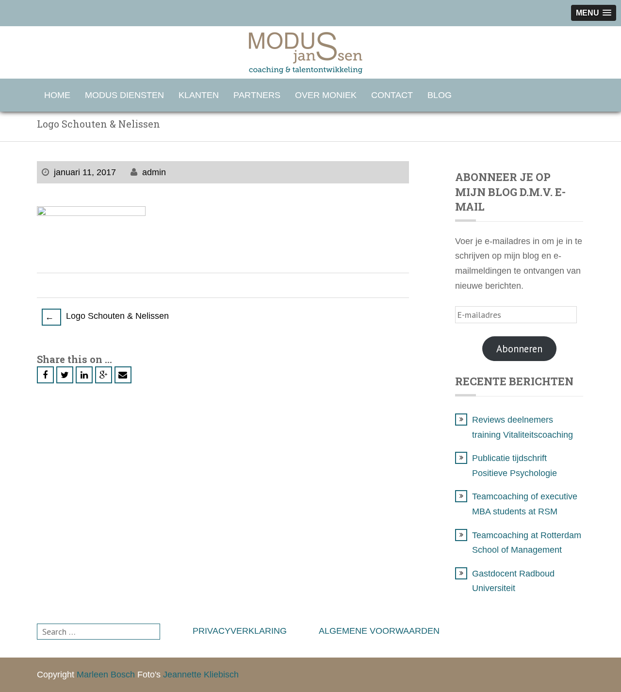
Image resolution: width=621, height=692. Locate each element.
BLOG (439, 95)
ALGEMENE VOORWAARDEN (379, 631)
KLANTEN (199, 95)
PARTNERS (256, 95)
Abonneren (519, 348)
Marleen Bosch (106, 674)
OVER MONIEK (326, 95)
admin (154, 172)
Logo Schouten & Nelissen (107, 316)
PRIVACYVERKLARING (240, 631)
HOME (57, 95)
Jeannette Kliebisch (201, 674)
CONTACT (392, 95)
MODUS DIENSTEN (124, 95)
